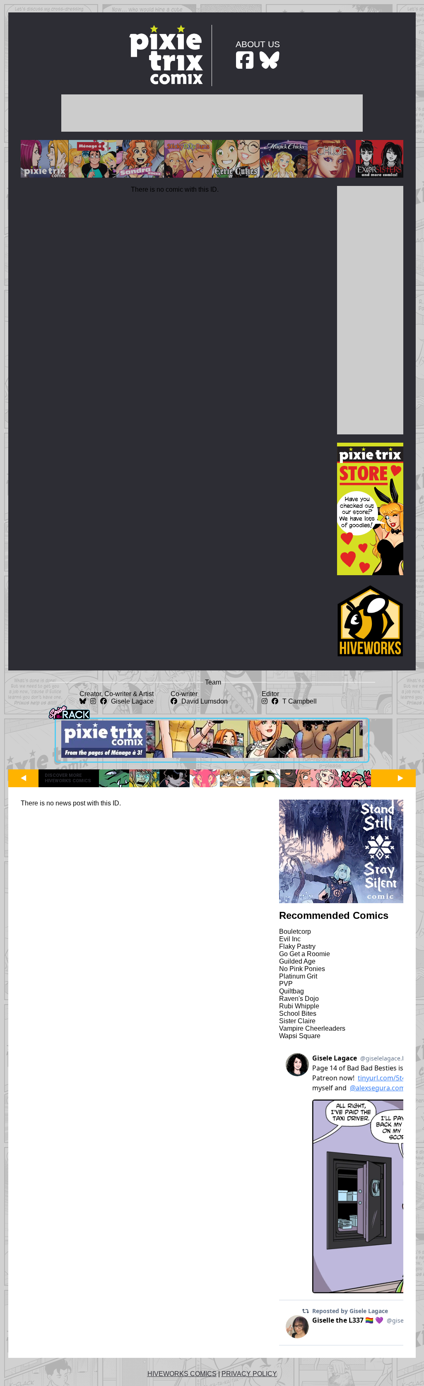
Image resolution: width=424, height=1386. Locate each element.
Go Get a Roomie (304, 953)
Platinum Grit (298, 976)
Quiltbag (291, 991)
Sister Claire (297, 1020)
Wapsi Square (299, 1035)
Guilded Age (297, 961)
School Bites (297, 1013)
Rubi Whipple (299, 1006)
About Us (258, 44)
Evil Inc (290, 938)
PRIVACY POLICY (249, 1373)
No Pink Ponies (302, 968)
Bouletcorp (295, 931)
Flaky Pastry (297, 946)
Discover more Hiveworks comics (68, 778)
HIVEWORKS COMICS (182, 1373)
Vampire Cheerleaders (312, 1028)
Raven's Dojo (299, 998)
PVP (286, 983)
